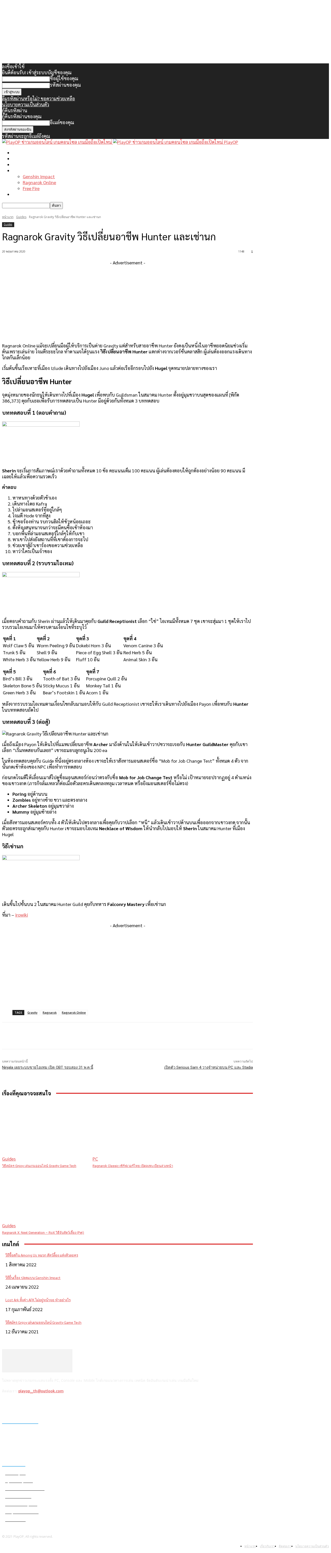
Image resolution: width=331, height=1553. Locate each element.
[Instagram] (20, 1404)
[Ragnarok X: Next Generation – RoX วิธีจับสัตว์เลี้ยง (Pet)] (44, 1198)
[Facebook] (7, 1404)
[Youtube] (47, 1404)
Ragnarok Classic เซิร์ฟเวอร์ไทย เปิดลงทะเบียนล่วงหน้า (133, 1166)
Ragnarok (50, 1012)
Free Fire (31, 188)
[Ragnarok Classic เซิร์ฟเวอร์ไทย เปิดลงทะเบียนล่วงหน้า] (135, 1132)
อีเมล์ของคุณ (62, 122)
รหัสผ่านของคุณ (65, 85)
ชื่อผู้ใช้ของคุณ (64, 78)
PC (95, 1159)
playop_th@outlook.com (41, 1391)
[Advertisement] (127, 301)
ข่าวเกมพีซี (22, 158)
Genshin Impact (39, 176)
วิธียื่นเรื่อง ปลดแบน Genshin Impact (33, 1277)
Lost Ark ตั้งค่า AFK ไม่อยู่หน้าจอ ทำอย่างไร (38, 1299)
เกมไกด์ (19, 170)
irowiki (21, 915)
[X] (33, 1404)
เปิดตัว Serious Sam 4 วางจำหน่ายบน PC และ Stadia (208, 1067)
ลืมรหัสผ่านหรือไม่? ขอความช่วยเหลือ (38, 98)
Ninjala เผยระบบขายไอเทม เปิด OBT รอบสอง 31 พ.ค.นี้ (47, 1067)
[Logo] (57, 142)
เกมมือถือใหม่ (25, 164)
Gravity (32, 1012)
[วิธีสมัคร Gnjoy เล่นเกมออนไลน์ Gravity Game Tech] (44, 1132)
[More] (106, 1035)
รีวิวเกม (19, 194)
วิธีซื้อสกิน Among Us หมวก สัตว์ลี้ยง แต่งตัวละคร (41, 1255)
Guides (21, 217)
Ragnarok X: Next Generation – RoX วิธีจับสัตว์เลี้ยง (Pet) (43, 1233)
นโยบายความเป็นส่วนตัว (25, 104)
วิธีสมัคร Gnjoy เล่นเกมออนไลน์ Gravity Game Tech (39, 1166)
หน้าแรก (20, 152)
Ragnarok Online (39, 182)
